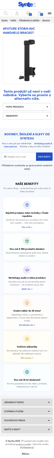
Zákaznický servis (14, 402)
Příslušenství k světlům (29, 20)
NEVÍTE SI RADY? (12, 429)
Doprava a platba (13, 411)
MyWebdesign (27, 447)
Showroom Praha (14, 420)
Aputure (46, 20)
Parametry (12, 115)
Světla (13, 20)
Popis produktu (15, 106)
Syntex (4, 20)
